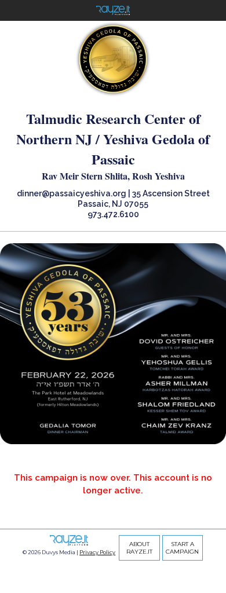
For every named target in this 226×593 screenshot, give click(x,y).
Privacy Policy (97, 552)
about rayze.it (139, 547)
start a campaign (182, 547)
